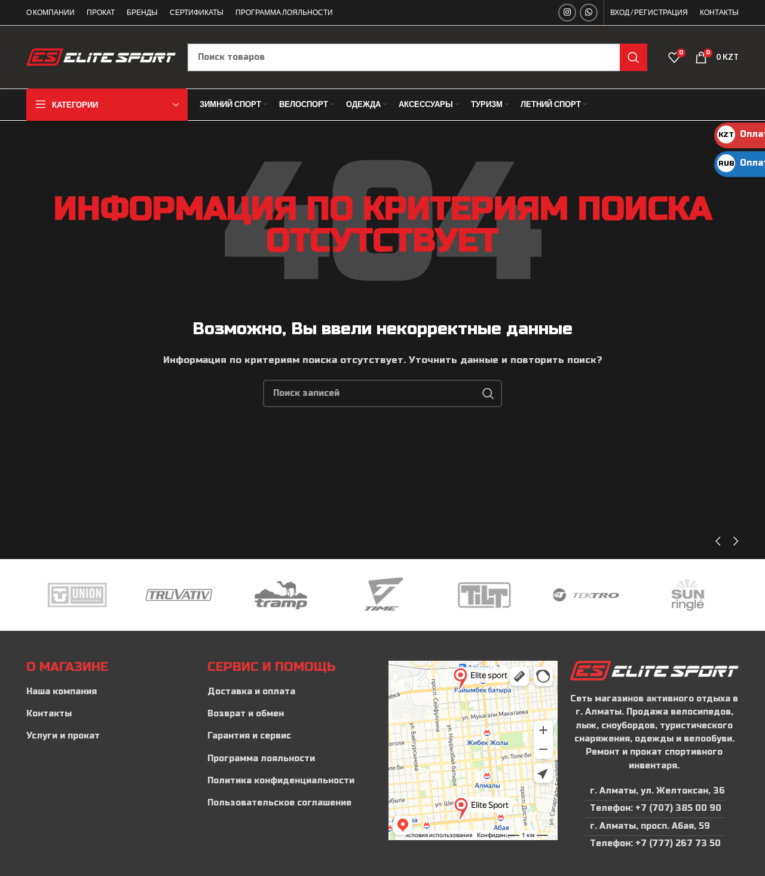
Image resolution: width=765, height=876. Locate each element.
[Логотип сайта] (101, 56)
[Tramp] (281, 595)
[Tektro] (586, 595)
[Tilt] (484, 595)
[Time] (382, 595)
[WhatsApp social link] (589, 13)
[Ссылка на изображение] (654, 670)
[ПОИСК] (633, 57)
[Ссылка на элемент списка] (110, 691)
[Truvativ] (179, 595)
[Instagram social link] (567, 13)
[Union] (77, 595)
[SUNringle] (688, 595)
